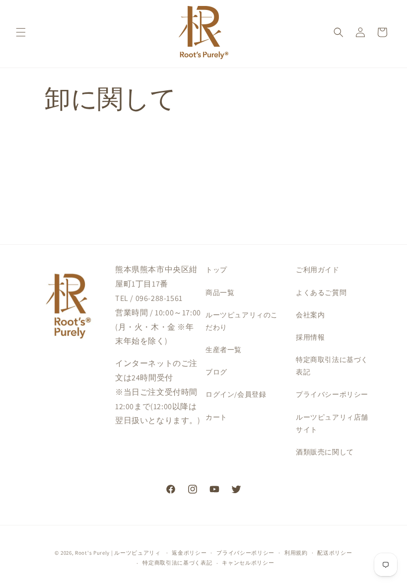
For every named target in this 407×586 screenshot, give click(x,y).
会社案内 (310, 314)
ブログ (216, 371)
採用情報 (310, 337)
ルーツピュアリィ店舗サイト (332, 423)
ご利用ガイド (317, 269)
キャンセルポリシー (248, 562)
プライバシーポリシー (332, 394)
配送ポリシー (334, 552)
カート (216, 417)
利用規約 (296, 552)
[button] (21, 32)
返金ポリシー (189, 552)
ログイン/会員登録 (235, 394)
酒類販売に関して (325, 451)
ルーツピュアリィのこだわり (241, 321)
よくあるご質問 (321, 292)
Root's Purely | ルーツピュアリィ (118, 552)
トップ (216, 269)
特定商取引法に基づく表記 (332, 365)
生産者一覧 (223, 349)
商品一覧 (219, 292)
